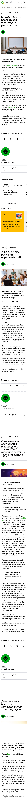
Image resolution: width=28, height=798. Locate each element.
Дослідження (22, 7)
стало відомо (12, 65)
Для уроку (10, 7)
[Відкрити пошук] (20, 2)
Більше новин (12, 203)
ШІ (16, 7)
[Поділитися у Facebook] (17, 139)
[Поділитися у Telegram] (4, 139)
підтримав (11, 107)
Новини (3, 7)
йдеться (10, 754)
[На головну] (6, 2)
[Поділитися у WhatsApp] (23, 139)
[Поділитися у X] (11, 139)
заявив (9, 302)
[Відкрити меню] (25, 2)
